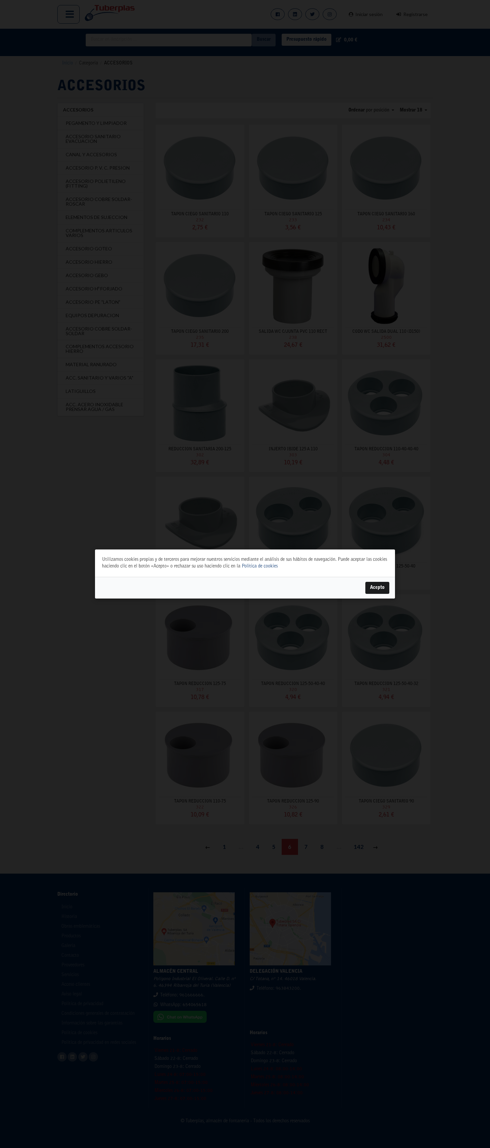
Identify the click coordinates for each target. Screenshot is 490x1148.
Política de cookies (260, 566)
